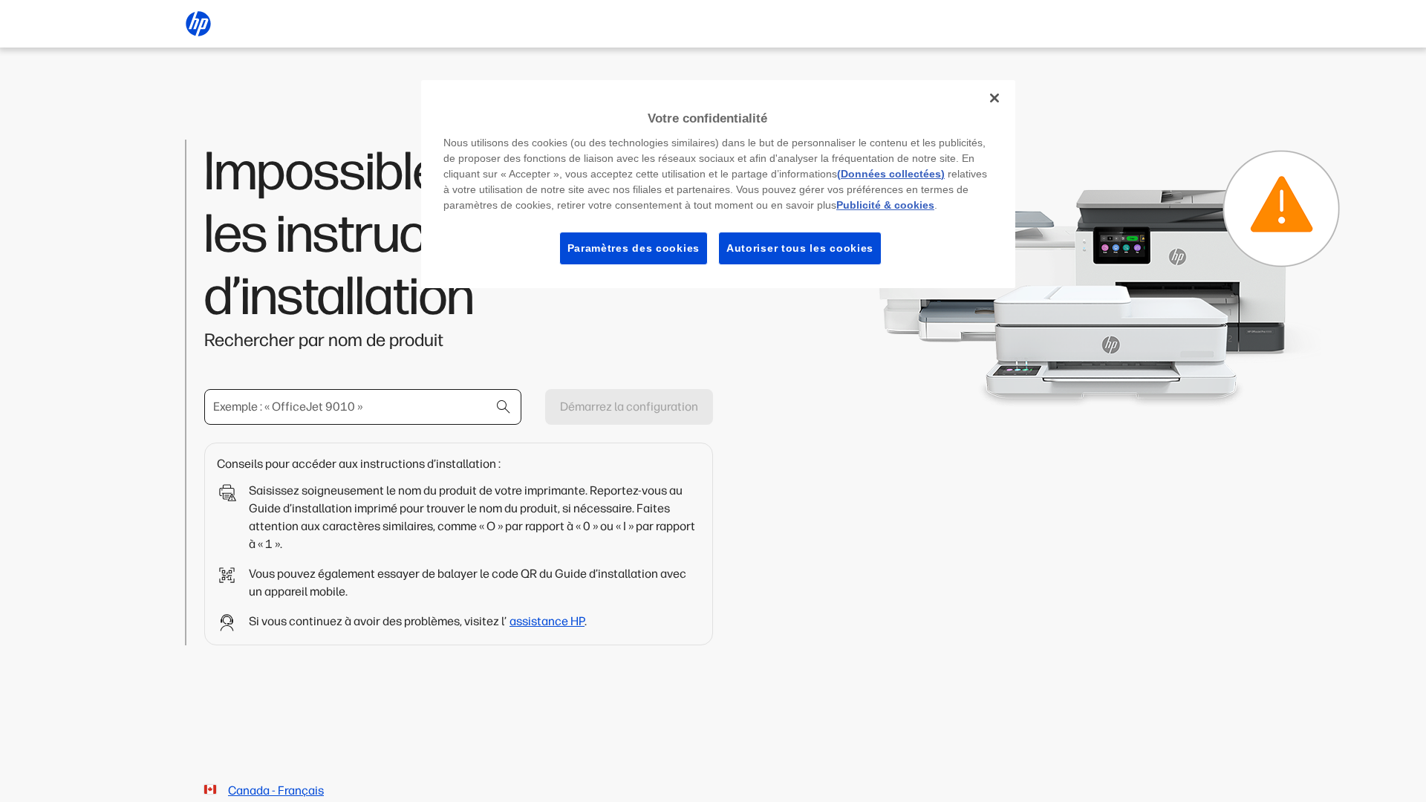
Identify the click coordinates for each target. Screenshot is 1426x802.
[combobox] (362, 407)
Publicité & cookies (885, 205)
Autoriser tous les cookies (799, 248)
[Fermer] (994, 98)
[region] (718, 184)
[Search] (503, 407)
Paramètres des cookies (633, 248)
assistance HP (547, 621)
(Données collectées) (891, 174)
